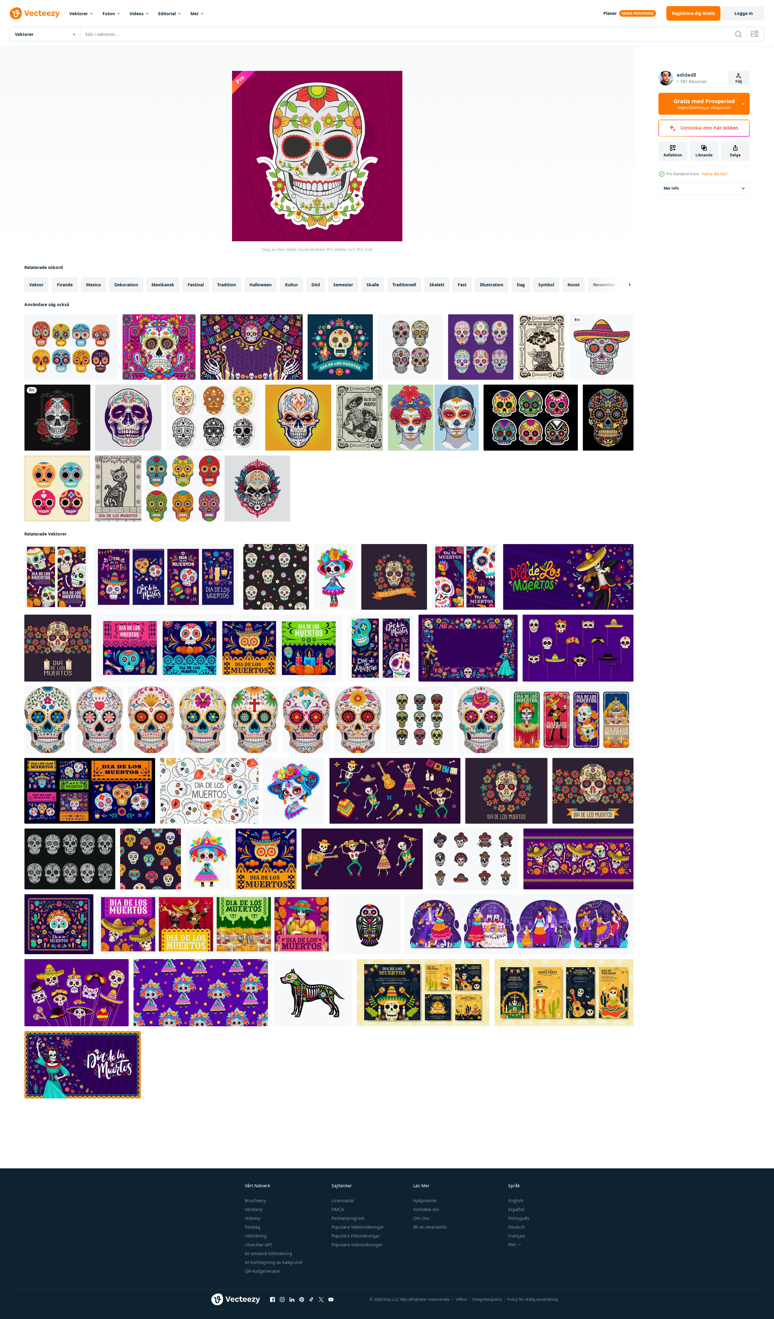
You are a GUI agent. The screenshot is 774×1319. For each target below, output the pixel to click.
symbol (546, 285)
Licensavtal (342, 1200)
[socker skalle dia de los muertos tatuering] (298, 418)
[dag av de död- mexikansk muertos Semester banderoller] (380, 648)
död (315, 285)
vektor (36, 285)
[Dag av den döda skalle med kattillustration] (541, 347)
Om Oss (421, 1218)
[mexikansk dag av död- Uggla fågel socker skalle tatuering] (368, 924)
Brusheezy (255, 1200)
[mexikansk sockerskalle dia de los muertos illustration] (128, 418)
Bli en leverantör (430, 1227)
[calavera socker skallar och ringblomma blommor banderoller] (56, 577)
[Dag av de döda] (71, 347)
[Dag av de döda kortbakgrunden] (118, 488)
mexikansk (162, 285)
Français (516, 1236)
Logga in (743, 13)
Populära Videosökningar (357, 1244)
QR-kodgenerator (262, 1271)
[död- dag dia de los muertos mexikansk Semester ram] (468, 648)
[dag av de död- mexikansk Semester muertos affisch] (58, 924)
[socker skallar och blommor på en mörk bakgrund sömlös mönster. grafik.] (276, 577)
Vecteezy (253, 1209)
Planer (610, 13)
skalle (372, 285)
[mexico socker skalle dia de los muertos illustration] (257, 488)
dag (521, 285)
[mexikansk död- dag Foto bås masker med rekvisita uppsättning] (577, 648)
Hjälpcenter (425, 1200)
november (604, 285)
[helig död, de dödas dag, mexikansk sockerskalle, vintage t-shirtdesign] (183, 488)
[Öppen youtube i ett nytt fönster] (330, 1299)
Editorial (167, 13)
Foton (108, 13)
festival (196, 285)
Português (518, 1218)
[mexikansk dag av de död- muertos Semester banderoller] (214, 924)
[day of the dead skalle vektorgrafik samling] (410, 347)
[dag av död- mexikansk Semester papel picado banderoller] (219, 648)
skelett (436, 285)
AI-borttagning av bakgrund (273, 1262)
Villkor (461, 1299)
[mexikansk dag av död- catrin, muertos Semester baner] (82, 1064)
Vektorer (78, 13)
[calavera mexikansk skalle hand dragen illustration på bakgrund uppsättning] (473, 859)
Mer (194, 13)
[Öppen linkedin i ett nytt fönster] (292, 1299)
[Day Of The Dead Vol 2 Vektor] (159, 347)
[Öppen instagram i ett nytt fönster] (282, 1299)
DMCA (337, 1209)
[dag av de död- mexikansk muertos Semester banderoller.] (465, 577)
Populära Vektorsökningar (357, 1227)
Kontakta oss (426, 1209)
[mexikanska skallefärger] (608, 418)
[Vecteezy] (35, 13)
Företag (252, 1227)
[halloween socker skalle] (419, 719)
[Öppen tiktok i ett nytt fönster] (311, 1299)
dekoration (126, 285)
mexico (93, 285)
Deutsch (516, 1227)
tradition (226, 285)
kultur (291, 285)
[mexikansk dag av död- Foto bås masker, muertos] (76, 992)
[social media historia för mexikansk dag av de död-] (571, 719)
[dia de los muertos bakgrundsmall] (251, 347)
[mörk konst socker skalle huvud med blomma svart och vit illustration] (69, 859)
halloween (260, 285)
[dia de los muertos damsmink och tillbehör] (433, 418)
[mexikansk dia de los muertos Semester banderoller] (89, 791)
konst (573, 285)
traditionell (404, 285)
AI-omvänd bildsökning (268, 1253)
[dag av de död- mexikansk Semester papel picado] (266, 859)
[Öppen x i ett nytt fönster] (321, 1299)
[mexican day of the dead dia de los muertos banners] (165, 577)
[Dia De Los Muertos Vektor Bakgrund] (340, 347)
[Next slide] (624, 284)
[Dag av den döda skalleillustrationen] (359, 418)
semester (343, 285)
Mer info (671, 188)
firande (65, 285)
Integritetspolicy (487, 1299)
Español (516, 1209)
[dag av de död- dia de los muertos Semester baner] (568, 577)
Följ (738, 81)
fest (462, 285)
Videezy (252, 1218)
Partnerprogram (348, 1218)
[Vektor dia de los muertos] (531, 418)
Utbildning (256, 1236)
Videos (137, 13)
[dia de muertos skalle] (601, 347)
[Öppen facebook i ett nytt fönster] (272, 1299)
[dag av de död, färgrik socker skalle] (47, 719)
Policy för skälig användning (532, 1299)
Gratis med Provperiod (704, 103)
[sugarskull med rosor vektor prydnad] (57, 418)
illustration (491, 285)
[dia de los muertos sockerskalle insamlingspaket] (480, 347)
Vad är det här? (714, 173)
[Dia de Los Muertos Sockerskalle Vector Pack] (213, 418)
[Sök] (738, 34)
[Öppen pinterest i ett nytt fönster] (301, 1299)
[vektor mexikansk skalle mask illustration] (57, 488)
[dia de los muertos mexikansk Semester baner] (578, 859)
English (515, 1200)
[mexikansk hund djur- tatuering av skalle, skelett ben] (312, 992)
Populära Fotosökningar (355, 1236)
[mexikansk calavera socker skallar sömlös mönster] (150, 859)
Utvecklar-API (258, 1244)
